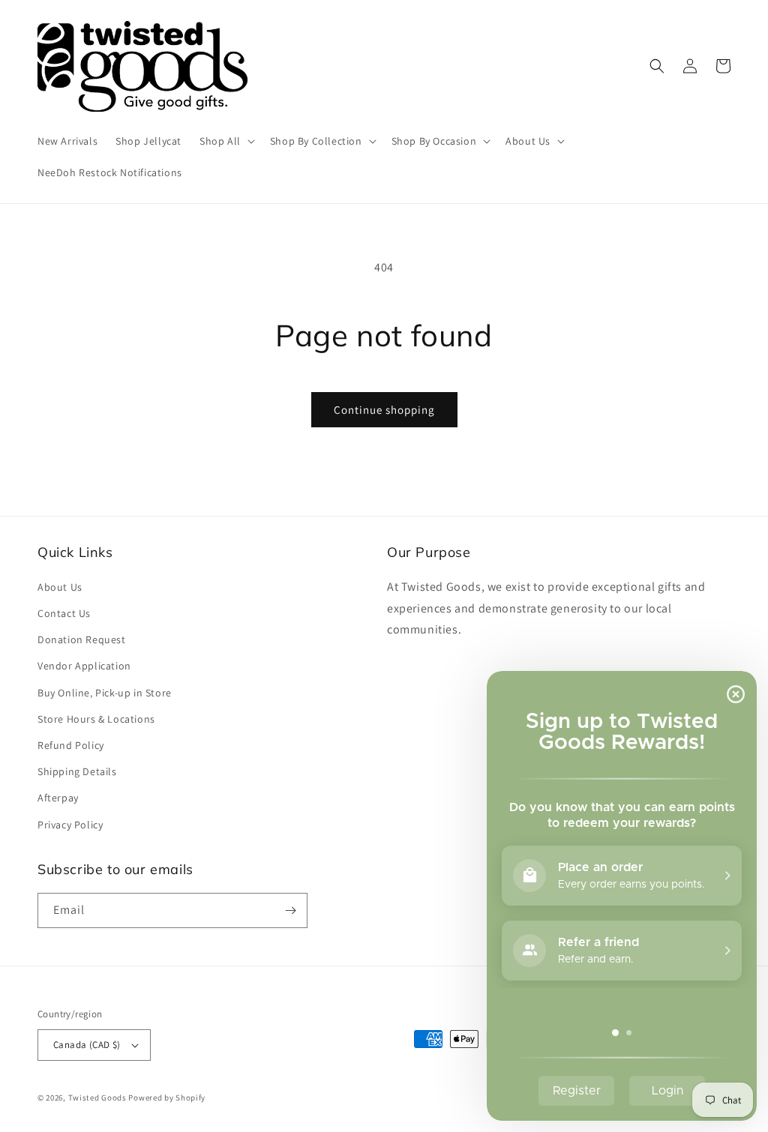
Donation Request (82, 639)
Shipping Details (77, 771)
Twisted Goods (97, 1097)
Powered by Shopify (167, 1097)
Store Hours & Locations (96, 719)
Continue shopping (384, 410)
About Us (60, 587)
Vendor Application (84, 665)
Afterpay (58, 797)
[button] (225, 141)
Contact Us (64, 613)
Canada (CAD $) (87, 1044)
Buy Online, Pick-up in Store (105, 692)
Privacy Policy (70, 824)
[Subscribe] (290, 910)
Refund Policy (71, 745)
